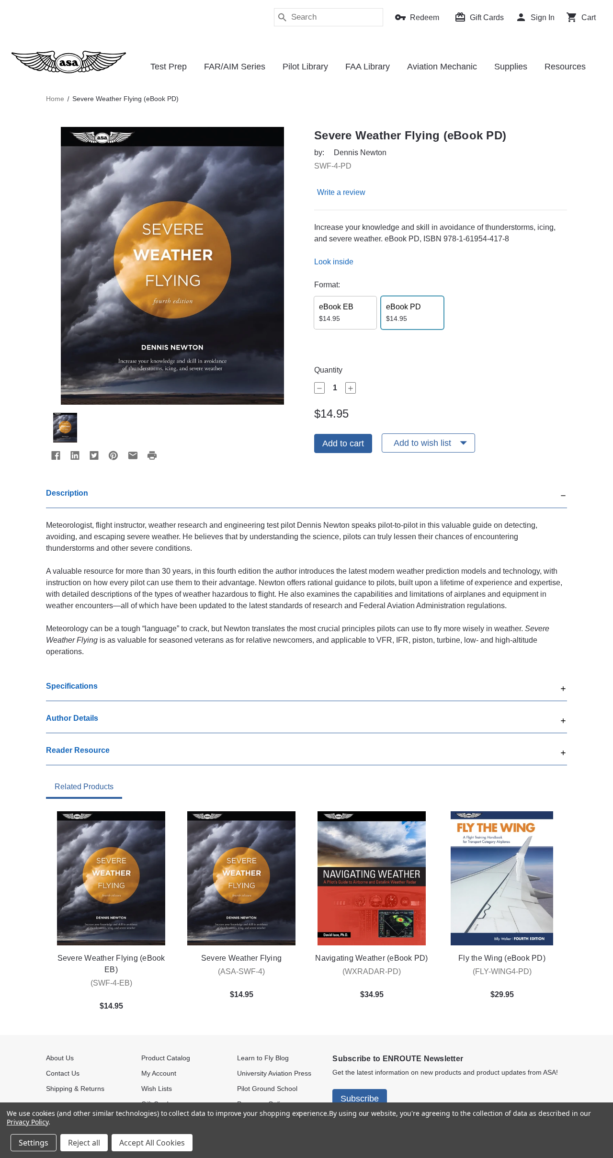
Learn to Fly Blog (263, 1058)
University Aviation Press (274, 1073)
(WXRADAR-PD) (371, 971)
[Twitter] (94, 455)
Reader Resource (78, 750)
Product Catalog (165, 1058)
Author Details (72, 718)
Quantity (328, 370)
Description (67, 493)
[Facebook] (55, 455)
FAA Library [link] (367, 66)
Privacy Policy (27, 1121)
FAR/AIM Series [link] (234, 66)
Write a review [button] (341, 192)
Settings (33, 1142)
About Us (60, 1058)
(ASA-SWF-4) (241, 971)
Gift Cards (487, 17)
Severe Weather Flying (241, 958)
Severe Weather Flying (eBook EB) (111, 964)
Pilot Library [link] (305, 66)
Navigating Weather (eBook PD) (371, 958)
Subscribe (360, 1098)
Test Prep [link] (168, 66)
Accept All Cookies (152, 1142)
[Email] (132, 455)
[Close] (563, 494)
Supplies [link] (510, 66)
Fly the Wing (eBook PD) (501, 958)
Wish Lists (156, 1088)
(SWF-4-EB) (111, 983)
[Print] (152, 455)
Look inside (333, 262)
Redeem (424, 17)
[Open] (563, 687)
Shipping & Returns (75, 1088)
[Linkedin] (74, 455)
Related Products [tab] (84, 787)
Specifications (72, 686)
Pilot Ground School (267, 1088)
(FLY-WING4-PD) (502, 971)
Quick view (111, 878)
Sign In (543, 17)
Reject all (84, 1142)
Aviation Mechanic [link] (442, 66)
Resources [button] (565, 66)
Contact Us (62, 1073)
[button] (306, 498)
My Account (158, 1073)
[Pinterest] (113, 455)
